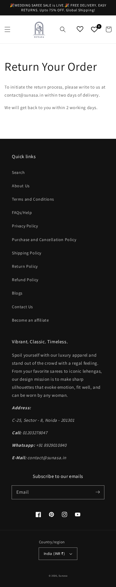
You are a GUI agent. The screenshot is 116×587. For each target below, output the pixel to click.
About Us (21, 185)
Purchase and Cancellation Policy (44, 239)
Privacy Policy (25, 226)
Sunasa (63, 575)
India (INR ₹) (54, 553)
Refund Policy (25, 279)
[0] (94, 29)
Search (18, 172)
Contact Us (22, 306)
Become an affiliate (30, 320)
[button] (7, 29)
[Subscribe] (97, 492)
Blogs (17, 293)
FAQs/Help (22, 212)
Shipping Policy (26, 253)
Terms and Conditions (33, 199)
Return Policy (25, 266)
